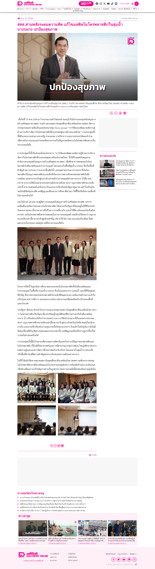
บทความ (96, 9)
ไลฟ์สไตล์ (67, 9)
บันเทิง (35, 9)
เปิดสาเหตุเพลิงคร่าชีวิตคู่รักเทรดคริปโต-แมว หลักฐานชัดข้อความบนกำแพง (126, 172)
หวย (59, 9)
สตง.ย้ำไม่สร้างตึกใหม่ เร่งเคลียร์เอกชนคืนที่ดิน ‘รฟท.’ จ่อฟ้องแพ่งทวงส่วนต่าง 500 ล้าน (32, 541)
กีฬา (42, 9)
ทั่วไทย (30, 18)
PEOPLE (86, 9)
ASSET (77, 9)
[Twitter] (58, 445)
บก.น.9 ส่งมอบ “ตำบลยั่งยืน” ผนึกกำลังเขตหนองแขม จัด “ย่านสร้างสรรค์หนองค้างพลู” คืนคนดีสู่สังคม (56, 497)
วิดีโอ (135, 9)
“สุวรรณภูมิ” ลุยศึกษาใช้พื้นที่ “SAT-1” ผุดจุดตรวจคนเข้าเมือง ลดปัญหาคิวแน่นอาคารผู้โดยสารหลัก (91, 541)
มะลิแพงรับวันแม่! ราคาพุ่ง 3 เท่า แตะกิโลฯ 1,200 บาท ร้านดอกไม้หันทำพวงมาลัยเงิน (51, 501)
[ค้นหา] (136, 4)
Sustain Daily (109, 9)
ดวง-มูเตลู (50, 9)
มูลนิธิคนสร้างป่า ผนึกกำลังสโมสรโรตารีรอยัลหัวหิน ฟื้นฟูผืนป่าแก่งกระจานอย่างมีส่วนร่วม (53, 507)
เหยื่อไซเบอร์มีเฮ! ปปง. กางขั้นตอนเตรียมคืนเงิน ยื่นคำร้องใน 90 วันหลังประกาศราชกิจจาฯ (53, 504)
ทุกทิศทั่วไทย (78, 11)
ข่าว (28, 9)
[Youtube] (124, 559)
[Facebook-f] (113, 559)
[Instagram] (134, 559)
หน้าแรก (20, 9)
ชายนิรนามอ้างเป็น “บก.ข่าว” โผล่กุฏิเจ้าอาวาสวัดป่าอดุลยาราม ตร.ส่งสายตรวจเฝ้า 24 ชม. (53, 510)
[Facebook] (55, 445)
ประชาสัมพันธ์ (124, 9)
